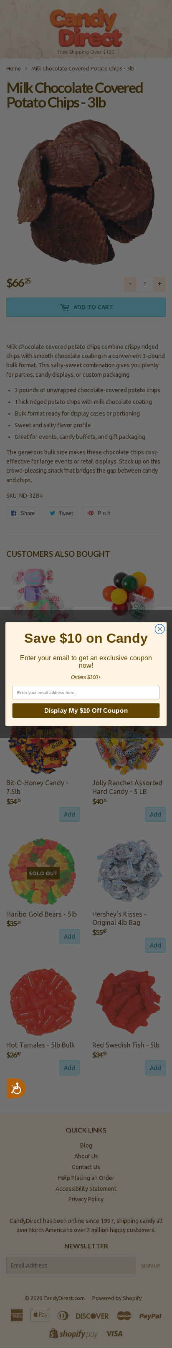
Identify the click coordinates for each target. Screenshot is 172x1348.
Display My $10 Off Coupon (86, 710)
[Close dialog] (159, 629)
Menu (25, 8)
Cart (160, 8)
